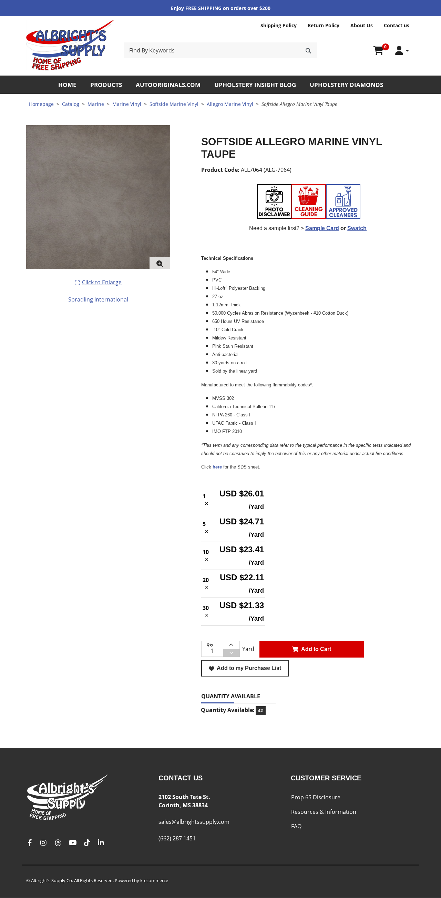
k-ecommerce (154, 880)
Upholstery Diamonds (346, 85)
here (217, 467)
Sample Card (322, 228)
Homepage (41, 104)
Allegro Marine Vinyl (230, 104)
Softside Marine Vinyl (174, 104)
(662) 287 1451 (177, 838)
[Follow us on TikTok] (87, 843)
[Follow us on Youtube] (73, 843)
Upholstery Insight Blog (255, 85)
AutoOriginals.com (168, 85)
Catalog (70, 104)
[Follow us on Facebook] (29, 843)
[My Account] (402, 50)
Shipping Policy (278, 25)
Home (67, 85)
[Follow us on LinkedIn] (101, 843)
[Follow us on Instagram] (43, 843)
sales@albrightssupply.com (193, 822)
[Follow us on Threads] (58, 843)
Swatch (357, 228)
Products (106, 85)
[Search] (308, 50)
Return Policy (323, 25)
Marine (96, 104)
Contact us (396, 25)
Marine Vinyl (126, 104)
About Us (361, 25)
